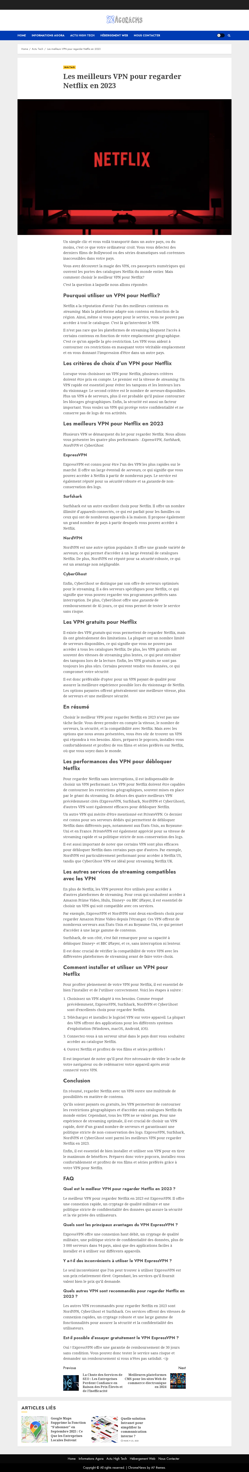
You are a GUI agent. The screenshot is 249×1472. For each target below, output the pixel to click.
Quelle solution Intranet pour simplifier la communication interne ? (133, 1427)
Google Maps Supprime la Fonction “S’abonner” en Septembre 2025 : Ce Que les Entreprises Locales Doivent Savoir (68, 1431)
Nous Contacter (147, 35)
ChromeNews (137, 1467)
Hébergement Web (114, 35)
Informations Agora (48, 35)
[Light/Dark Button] (221, 35)
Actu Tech (69, 67)
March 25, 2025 (131, 1441)
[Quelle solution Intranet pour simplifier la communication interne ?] (104, 1429)
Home (22, 35)
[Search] (229, 35)
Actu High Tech (82, 35)
